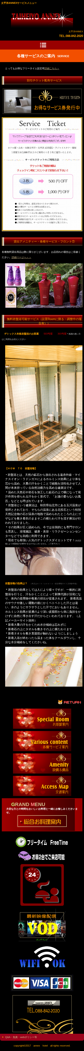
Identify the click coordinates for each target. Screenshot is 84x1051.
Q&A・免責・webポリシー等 (21, 1037)
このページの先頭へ (69, 701)
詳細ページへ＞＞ (21, 257)
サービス (42, 17)
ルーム (42, 719)
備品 (42, 763)
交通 (42, 786)
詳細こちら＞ (52, 68)
